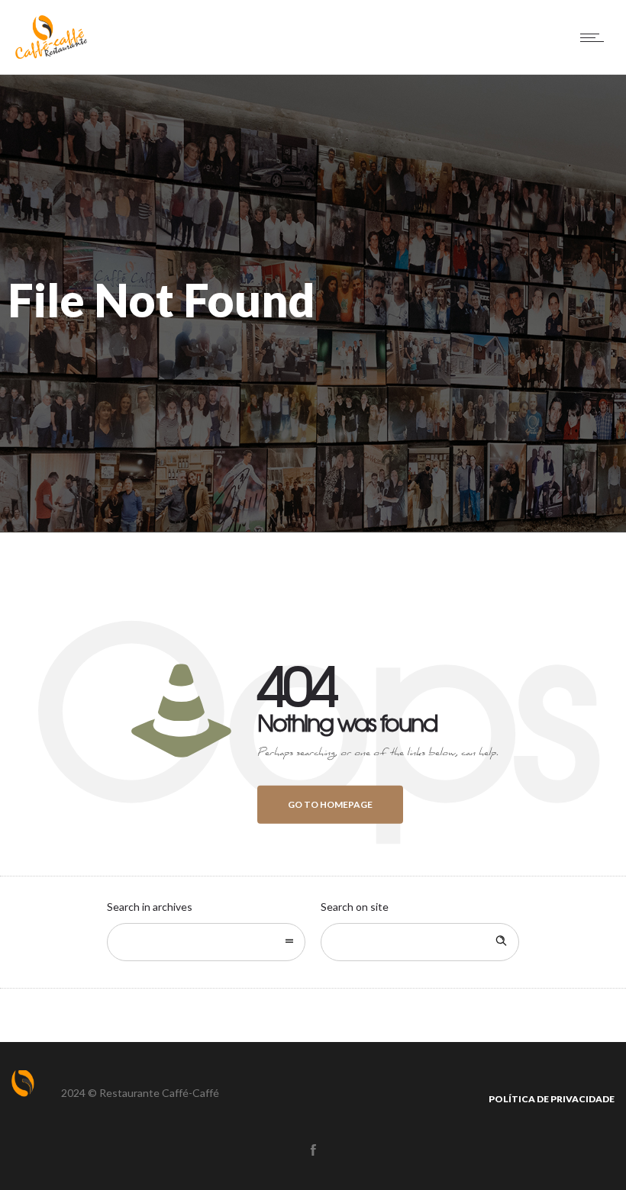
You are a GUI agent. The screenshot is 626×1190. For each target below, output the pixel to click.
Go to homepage (330, 804)
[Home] (51, 54)
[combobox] (206, 942)
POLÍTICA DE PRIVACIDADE (552, 1099)
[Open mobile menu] (595, 37)
